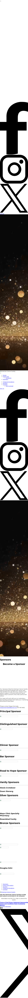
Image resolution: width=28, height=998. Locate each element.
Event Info (6, 376)
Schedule (8, 378)
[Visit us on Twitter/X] (14, 212)
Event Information (8, 885)
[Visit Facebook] (14, 154)
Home (4, 375)
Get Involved (9, 386)
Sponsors (5, 379)
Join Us (2, 213)
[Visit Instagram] (14, 183)
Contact (5, 384)
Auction (5, 383)
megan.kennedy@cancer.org (8, 707)
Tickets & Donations (8, 382)
